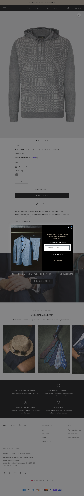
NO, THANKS (57, 260)
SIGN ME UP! (57, 254)
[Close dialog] (70, 227)
